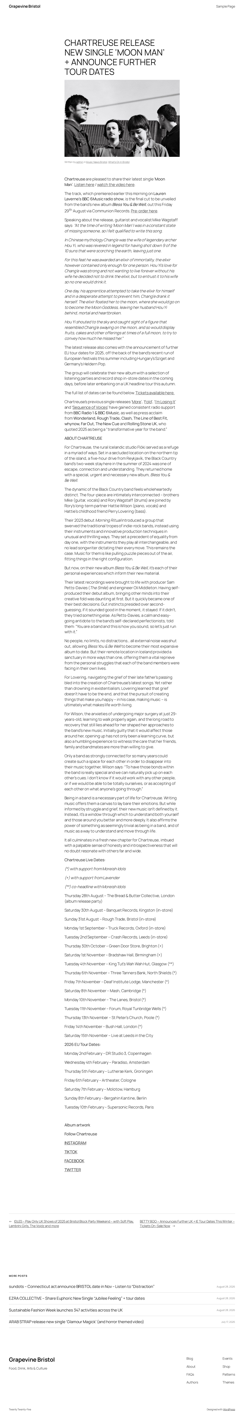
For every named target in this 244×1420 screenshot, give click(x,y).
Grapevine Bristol (24, 6)
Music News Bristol (96, 162)
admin (79, 162)
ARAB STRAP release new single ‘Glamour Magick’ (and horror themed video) (76, 1322)
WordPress (229, 1409)
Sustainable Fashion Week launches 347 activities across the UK (66, 1310)
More (136, 401)
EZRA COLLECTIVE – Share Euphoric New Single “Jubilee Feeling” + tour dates (77, 1298)
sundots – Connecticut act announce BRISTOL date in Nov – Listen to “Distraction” (82, 1286)
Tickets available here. (155, 392)
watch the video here (116, 184)
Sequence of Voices (90, 407)
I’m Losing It (165, 401)
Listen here (84, 184)
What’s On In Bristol (119, 162)
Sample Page (225, 6)
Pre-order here (144, 211)
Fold (148, 401)
